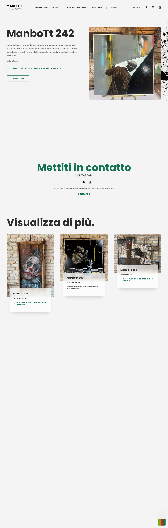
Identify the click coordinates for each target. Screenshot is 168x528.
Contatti (97, 7)
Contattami (18, 78)
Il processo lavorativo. (76, 7)
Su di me (56, 7)
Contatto (84, 194)
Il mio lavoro (41, 7)
